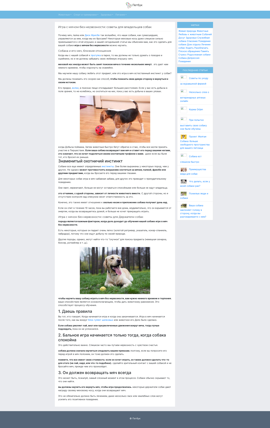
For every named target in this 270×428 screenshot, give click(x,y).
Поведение (184, 61)
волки (75, 87)
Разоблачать (201, 47)
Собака (182, 58)
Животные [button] (64, 14)
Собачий (207, 34)
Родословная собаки (199, 54)
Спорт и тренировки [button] (85, 14)
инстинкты (107, 166)
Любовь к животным (189, 34)
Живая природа (187, 31)
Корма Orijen (195, 109)
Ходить (190, 47)
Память (205, 51)
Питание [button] (120, 14)
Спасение (192, 41)
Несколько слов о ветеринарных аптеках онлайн (194, 96)
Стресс (182, 54)
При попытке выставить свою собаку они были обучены (193, 124)
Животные (202, 31)
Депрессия (193, 58)
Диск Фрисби (92, 35)
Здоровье (191, 37)
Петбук (137, 5)
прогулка (96, 55)
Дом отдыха (194, 44)
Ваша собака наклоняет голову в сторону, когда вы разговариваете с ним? (193, 211)
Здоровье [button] (106, 14)
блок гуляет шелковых (100, 319)
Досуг (181, 37)
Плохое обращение (189, 51)
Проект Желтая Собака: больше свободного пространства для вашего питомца (195, 142)
